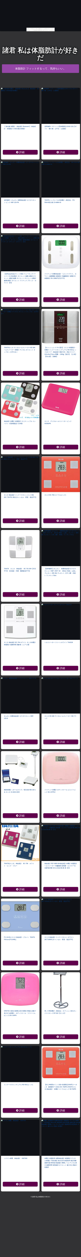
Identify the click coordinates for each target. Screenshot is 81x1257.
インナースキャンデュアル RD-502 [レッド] (18, 1084)
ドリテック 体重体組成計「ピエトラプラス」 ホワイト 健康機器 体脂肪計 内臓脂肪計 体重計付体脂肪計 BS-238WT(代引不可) (60, 276)
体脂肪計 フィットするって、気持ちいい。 (40, 68)
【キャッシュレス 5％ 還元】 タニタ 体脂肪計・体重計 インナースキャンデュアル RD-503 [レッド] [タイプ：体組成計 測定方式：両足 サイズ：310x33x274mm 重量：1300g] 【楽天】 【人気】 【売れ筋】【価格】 (60, 352)
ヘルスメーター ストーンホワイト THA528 (58, 642)
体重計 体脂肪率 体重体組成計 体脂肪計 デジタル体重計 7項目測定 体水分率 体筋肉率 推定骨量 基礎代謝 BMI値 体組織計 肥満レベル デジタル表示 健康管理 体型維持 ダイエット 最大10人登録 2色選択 (60, 1162)
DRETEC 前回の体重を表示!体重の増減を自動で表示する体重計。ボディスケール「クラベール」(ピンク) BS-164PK (20, 1013)
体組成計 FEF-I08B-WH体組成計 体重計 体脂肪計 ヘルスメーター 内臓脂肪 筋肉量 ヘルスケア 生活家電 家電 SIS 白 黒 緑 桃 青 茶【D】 (60, 866)
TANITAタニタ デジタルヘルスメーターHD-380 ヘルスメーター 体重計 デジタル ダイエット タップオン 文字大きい (19, 350)
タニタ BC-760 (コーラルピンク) (55, 495)
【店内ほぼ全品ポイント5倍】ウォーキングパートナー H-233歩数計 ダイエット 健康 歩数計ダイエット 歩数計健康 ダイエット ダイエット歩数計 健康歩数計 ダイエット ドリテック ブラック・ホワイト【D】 (20, 278)
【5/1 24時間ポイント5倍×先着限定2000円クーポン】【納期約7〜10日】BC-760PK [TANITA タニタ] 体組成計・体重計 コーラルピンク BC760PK (60, 1087)
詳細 (21, 152)
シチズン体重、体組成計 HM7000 (15, 1158)
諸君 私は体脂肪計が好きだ (40, 54)
